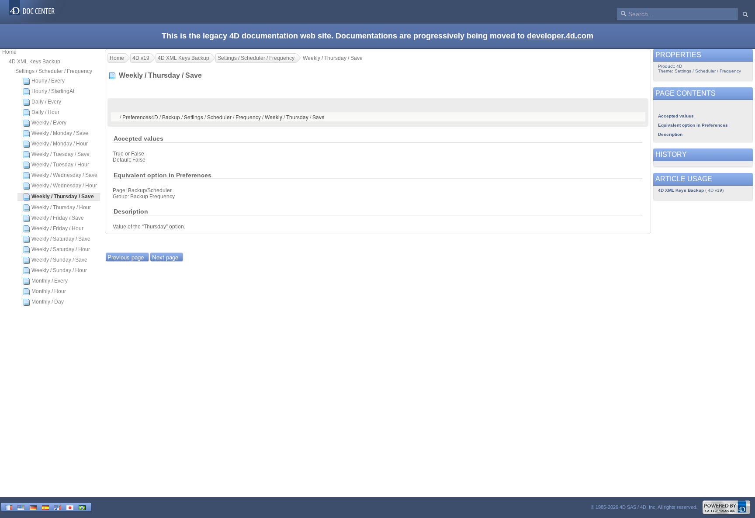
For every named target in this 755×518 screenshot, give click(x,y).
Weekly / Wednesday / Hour (64, 186)
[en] (21, 507)
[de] (33, 507)
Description (670, 134)
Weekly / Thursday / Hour (61, 207)
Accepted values (676, 116)
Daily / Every (46, 102)
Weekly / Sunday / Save (59, 260)
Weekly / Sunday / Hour (59, 270)
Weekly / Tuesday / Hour (60, 165)
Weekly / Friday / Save (57, 218)
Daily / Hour (45, 112)
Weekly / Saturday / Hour (60, 249)
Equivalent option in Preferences (693, 125)
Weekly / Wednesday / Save (64, 175)
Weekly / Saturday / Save (60, 239)
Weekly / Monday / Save (59, 133)
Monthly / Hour (48, 291)
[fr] (9, 507)
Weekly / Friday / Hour (57, 228)
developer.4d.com (560, 35)
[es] (45, 507)
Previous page (125, 257)
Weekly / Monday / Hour (59, 144)
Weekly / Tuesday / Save (60, 154)
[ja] (70, 507)
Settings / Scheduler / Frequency (53, 71)
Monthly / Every (49, 281)
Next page (165, 257)
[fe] (57, 507)
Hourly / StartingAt (52, 91)
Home (9, 52)
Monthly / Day (47, 302)
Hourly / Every (48, 81)
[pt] (82, 507)
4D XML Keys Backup (34, 62)
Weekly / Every (48, 123)
